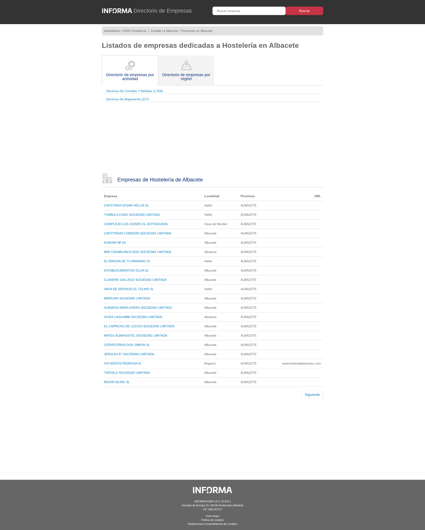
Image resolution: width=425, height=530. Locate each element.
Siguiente (312, 395)
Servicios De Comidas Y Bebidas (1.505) (134, 91)
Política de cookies (212, 520)
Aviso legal (212, 516)
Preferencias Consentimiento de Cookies (212, 524)
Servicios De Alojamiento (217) (127, 99)
